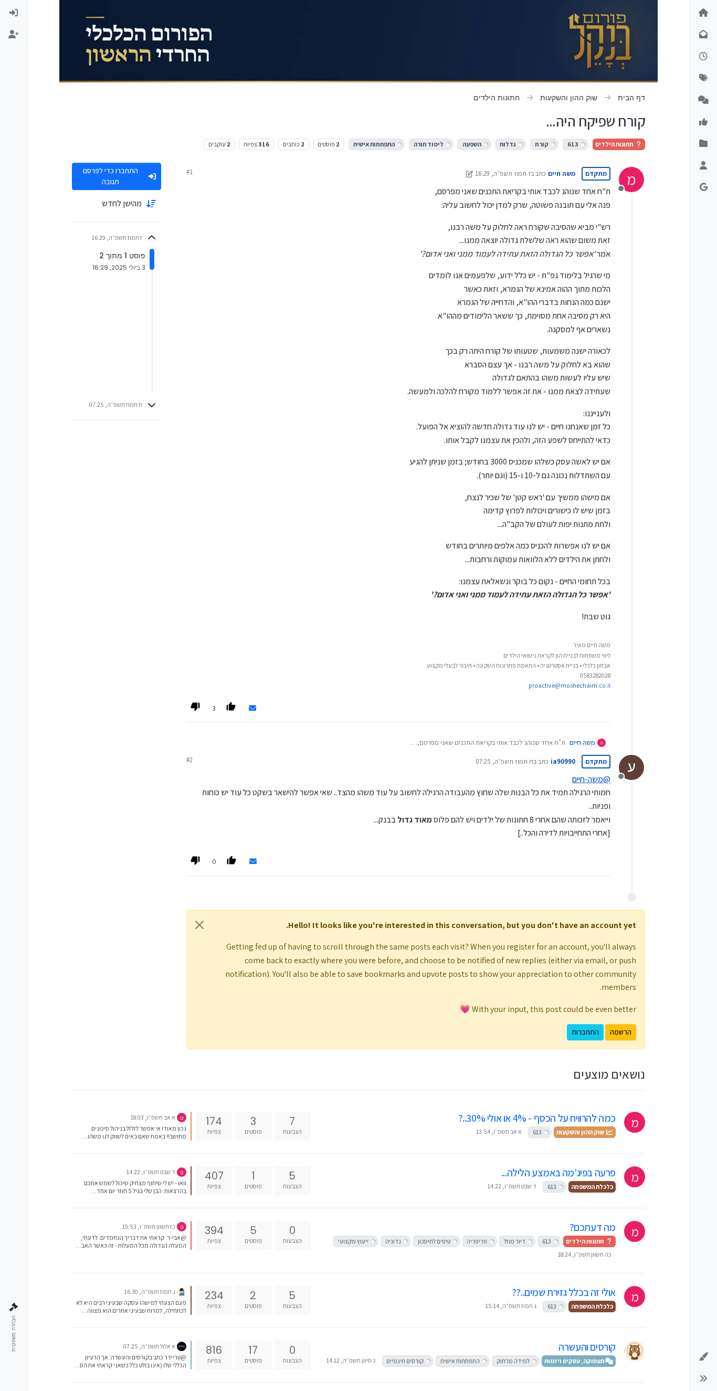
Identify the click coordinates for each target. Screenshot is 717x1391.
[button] (703, 1357)
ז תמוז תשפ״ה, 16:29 (503, 173)
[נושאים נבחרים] (703, 122)
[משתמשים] (703, 166)
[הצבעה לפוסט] (232, 708)
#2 (189, 759)
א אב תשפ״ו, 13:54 (499, 1131)
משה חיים (561, 173)
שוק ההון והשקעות (580, 1132)
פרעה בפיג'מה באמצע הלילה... (558, 1172)
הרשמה (620, 1032)
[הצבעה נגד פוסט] (195, 708)
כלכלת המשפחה (592, 1186)
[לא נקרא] (703, 35)
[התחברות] (13, 13)
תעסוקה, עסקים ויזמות (574, 1361)
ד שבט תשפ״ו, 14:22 (512, 1186)
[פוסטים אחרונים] (703, 57)
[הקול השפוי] (181, 1291)
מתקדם (596, 173)
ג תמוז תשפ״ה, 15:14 (511, 1306)
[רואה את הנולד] (634, 1351)
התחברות (585, 1032)
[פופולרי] (703, 100)
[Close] (199, 925)
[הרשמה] (13, 35)
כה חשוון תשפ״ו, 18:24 (584, 1254)
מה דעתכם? (593, 1227)
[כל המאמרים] (703, 144)
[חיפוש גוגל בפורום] (703, 188)
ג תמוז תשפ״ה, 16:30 (149, 1291)
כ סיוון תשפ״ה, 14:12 (351, 1360)
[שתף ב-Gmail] (252, 708)
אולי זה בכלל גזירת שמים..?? (564, 1292)
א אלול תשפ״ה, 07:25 (149, 1346)
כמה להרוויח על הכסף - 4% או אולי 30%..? (537, 1118)
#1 (189, 171)
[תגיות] (703, 79)
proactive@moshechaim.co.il (569, 685)
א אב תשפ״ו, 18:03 (153, 1117)
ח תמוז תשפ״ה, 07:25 (504, 761)
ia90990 (563, 761)
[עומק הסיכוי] (181, 1345)
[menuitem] (13, 13)
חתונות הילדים (615, 144)
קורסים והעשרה (587, 1347)
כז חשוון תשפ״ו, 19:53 (148, 1226)
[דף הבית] (703, 13)
